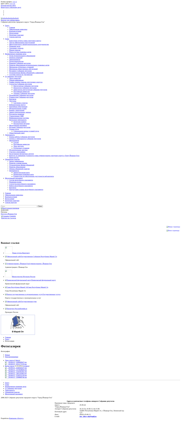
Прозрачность (14, 171)
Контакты (12, 99)
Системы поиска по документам (20, 74)
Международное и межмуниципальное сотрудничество (29, 44)
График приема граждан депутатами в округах (26, 82)
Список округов (15, 37)
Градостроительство (16, 61)
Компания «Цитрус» (16, 418)
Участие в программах (17, 152)
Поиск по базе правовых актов (20, 52)
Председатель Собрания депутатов (25, 86)
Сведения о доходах (16, 48)
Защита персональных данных (20, 112)
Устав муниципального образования (22, 56)
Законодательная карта (21, 172)
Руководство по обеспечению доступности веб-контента (33, 176)
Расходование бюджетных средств (21, 154)
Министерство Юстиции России (23, 276)
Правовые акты (14, 46)
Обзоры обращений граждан (19, 169)
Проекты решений (15, 58)
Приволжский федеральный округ (43, 280)
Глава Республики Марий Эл (37, 287)
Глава (7, 39)
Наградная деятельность (18, 120)
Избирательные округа (17, 105)
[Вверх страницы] (173, 227)
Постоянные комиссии (21, 91)
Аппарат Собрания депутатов (24, 93)
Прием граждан (14, 50)
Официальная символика (18, 29)
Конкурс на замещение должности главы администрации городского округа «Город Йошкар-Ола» (44, 155)
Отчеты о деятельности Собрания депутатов (25, 139)
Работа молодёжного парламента (21, 186)
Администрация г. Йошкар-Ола (40, 264)
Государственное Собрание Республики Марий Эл (39, 256)
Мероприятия (14, 140)
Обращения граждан (12, 159)
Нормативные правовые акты (15, 54)
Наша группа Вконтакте (21, 253)
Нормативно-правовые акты (23, 174)
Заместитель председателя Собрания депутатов (30, 90)
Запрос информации (16, 161)
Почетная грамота (19, 122)
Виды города (9, 366)
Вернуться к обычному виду (11, 7)
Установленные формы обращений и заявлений (26, 73)
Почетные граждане (16, 35)
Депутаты (12, 101)
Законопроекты (14, 59)
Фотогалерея (13, 33)
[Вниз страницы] (173, 230)
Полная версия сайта (8, 5)
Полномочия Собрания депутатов (21, 95)
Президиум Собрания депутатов (25, 88)
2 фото (17, 360)
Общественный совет (17, 133)
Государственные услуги (51, 294)
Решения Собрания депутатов (20, 63)
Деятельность (10, 135)
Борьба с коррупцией (16, 110)
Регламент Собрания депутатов (20, 71)
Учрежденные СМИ (16, 116)
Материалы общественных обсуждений (23, 69)
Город (7, 25)
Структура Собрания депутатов (20, 84)
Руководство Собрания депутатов (21, 97)
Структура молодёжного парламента (22, 184)
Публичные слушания (21, 148)
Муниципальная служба (18, 108)
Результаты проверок (16, 114)
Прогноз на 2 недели (8, 218)
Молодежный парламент (18, 125)
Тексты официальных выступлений (22, 42)
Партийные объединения (18, 107)
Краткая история (15, 31)
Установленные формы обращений (21, 165)
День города (9, 360)
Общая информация (16, 80)
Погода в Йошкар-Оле (9, 214)
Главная (12, 27)
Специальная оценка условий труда (26, 131)
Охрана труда (14, 129)
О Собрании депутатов (13, 76)
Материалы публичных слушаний (21, 67)
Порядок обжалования (17, 167)
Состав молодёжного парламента (21, 180)
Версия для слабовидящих (10, 20)
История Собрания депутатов (19, 127)
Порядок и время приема (18, 163)
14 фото (26, 366)
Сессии (16, 142)
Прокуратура (14, 157)
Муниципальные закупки (18, 150)
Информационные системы (19, 118)
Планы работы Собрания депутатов (22, 137)
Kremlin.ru (23, 309)
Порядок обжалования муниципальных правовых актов (29, 65)
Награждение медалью (21, 123)
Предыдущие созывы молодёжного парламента (26, 189)
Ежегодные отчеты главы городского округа (25, 41)
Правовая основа (15, 182)
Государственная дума (29, 301)
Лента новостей (15, 78)
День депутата (18, 146)
